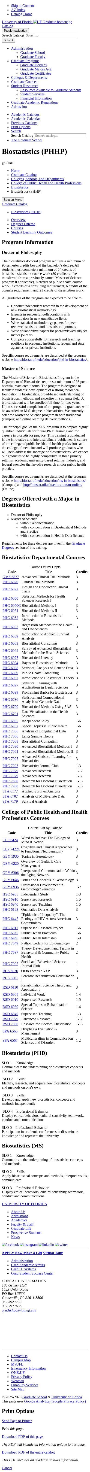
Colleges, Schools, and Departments (37, 179)
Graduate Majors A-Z (36, 69)
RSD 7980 (10, 1024)
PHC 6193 (10, 909)
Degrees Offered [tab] (23, 224)
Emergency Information (28, 1368)
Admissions (19, 1216)
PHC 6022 (10, 589)
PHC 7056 (10, 731)
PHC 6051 (10, 611)
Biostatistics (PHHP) (26, 212)
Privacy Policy (21, 1377)
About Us (18, 1212)
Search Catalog (13, 35)
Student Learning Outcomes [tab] (31, 232)
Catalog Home (21, 14)
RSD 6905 (10, 994)
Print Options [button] (20, 127)
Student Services (32, 94)
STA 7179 (10, 801)
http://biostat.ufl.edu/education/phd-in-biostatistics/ (50, 359)
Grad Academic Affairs (28, 1265)
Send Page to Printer (17, 1421)
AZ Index (18, 10)
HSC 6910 (10, 899)
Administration (22, 1261)
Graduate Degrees (33, 65)
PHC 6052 (10, 618)
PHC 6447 (10, 919)
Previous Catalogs (24, 123)
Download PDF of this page (22, 1437)
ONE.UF (18, 1373)
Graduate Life (21, 1228)
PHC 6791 (10, 714)
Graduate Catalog (24, 175)
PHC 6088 (10, 668)
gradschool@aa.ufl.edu (19, 1310)
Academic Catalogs (25, 114)
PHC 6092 (10, 678)
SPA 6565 (10, 1031)
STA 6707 (10, 796)
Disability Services (24, 1385)
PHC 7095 (10, 759)
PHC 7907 (10, 964)
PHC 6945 (10, 933)
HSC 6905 (10, 894)
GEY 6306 (11, 873)
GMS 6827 (11, 577)
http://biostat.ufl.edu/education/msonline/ (52, 485)
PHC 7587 (10, 952)
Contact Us (19, 1356)
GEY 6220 (11, 863)
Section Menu (13, 199)
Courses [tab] (17, 228)
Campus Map (21, 1360)
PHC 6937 (10, 726)
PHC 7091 (10, 751)
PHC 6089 (10, 673)
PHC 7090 (10, 746)
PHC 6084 (10, 663)
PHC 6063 (10, 643)
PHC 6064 (10, 651)
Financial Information (36, 98)
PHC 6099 (10, 692)
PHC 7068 (10, 741)
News (15, 1237)
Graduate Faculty (32, 57)
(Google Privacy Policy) (68, 1401)
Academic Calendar (25, 119)
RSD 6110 (10, 987)
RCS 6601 (10, 978)
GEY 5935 (11, 856)
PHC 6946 (10, 938)
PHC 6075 (10, 658)
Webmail (17, 1381)
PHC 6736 (10, 699)
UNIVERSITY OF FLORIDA (24, 1204)
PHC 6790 (10, 707)
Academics (19, 1220)
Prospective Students (26, 1233)
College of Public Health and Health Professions (46, 183)
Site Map (17, 1389)
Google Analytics (37, 1401)
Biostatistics (19, 187)
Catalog (7, 26)
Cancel (7, 1468)
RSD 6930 (10, 1007)
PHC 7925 (10, 766)
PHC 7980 (10, 781)
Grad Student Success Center (32, 1273)
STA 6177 (10, 791)
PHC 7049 (10, 943)
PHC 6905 (10, 721)
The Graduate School (26, 140)
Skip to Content (22, 6)
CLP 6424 (10, 840)
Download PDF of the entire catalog (28, 1452)
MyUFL (17, 1364)
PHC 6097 (10, 685)
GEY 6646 (11, 880)
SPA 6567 (10, 1040)
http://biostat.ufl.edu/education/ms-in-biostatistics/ (49, 481)
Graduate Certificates (35, 73)
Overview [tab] (18, 220)
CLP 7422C (11, 849)
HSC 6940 (10, 904)
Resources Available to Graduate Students (50, 90)
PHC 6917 (10, 928)
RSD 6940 (10, 1014)
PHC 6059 (10, 636)
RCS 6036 (10, 971)
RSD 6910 (10, 1000)
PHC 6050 (10, 598)
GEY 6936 (11, 887)
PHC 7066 (10, 736)
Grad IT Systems (23, 1269)
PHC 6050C (12, 605)
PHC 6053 (10, 627)
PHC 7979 (10, 771)
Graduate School (32, 53)
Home (15, 171)
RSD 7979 (10, 1019)
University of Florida (66, 1397)
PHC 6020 (10, 582)
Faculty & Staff (22, 1224)
